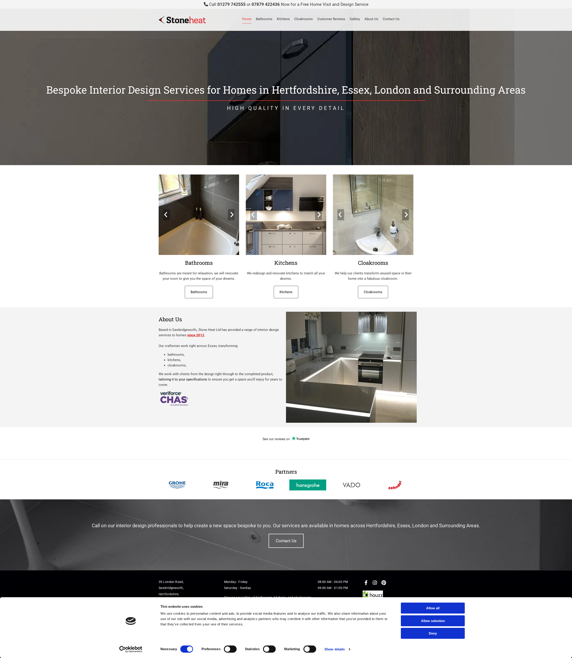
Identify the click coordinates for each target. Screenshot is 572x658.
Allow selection (433, 621)
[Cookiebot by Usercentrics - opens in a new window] (130, 649)
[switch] (230, 649)
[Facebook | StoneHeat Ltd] (366, 582)
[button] (199, 292)
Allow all (433, 608)
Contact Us (391, 19)
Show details (334, 649)
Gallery (355, 19)
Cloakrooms (303, 19)
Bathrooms (264, 19)
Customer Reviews (331, 19)
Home (246, 19)
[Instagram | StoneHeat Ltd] (375, 582)
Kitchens (283, 19)
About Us (371, 19)
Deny (433, 633)
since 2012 (195, 335)
